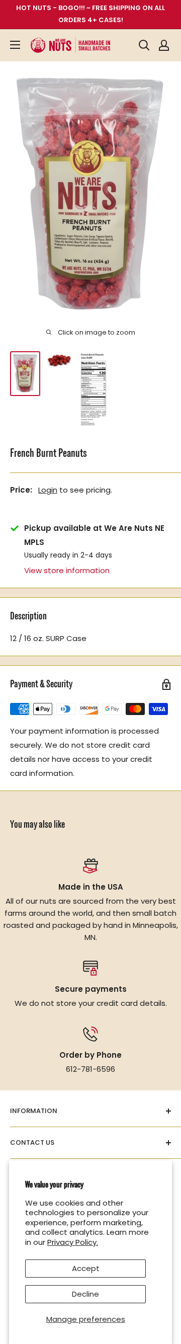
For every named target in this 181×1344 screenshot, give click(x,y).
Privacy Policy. (72, 1242)
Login (47, 490)
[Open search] (144, 45)
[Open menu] (15, 45)
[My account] (164, 45)
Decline (85, 1294)
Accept (86, 1268)
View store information (67, 570)
